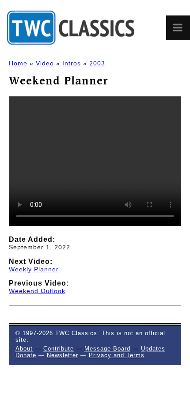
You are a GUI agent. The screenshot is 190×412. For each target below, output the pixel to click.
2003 (97, 63)
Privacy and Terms (116, 355)
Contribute (58, 348)
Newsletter (62, 355)
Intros (71, 63)
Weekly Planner (34, 269)
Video (45, 63)
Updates (153, 348)
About (24, 348)
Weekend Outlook (37, 290)
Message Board (107, 348)
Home (18, 63)
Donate (25, 355)
